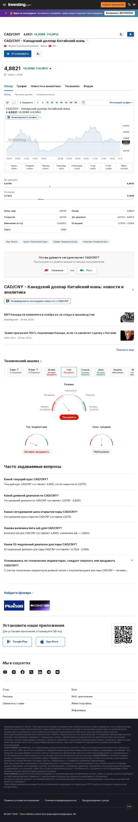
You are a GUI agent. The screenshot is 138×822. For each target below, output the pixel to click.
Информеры (79, 710)
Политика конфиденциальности (60, 800)
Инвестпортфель (82, 703)
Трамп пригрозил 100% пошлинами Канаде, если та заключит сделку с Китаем (60, 333)
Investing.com (11, 319)
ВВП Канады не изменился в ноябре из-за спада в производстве (49, 314)
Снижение (57, 270)
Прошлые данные (24, 94)
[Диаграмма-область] (14, 102)
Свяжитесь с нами (13, 703)
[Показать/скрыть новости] (83, 102)
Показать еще (125, 349)
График (22, 86)
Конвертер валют (46, 94)
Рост (89, 270)
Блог (74, 689)
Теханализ (72, 86)
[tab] (15, 372)
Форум (88, 86)
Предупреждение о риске (95, 800)
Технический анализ (21, 361)
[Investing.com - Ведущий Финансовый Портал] (19, 5)
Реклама (8, 696)
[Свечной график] (7, 102)
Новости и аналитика (46, 86)
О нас (6, 689)
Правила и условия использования (21, 800)
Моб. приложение (82, 696)
